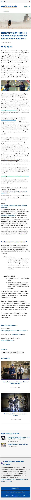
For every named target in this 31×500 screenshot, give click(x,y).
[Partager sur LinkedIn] (5, 47)
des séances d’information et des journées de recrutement (14, 206)
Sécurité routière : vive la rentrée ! (18, 444)
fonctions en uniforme (18, 334)
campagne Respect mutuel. (9, 110)
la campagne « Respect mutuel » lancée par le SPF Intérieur (14, 192)
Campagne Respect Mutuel (9, 352)
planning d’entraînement (8, 215)
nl (2, 1)
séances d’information (7, 340)
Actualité (21, 352)
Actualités (6, 11)
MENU (26, 6)
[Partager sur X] (8, 47)
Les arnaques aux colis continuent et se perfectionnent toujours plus (19, 437)
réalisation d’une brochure (8, 120)
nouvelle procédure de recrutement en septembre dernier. (15, 177)
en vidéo (23, 233)
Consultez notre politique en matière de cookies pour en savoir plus (14, 480)
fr (4, 1)
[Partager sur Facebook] (2, 47)
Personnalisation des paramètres (15, 492)
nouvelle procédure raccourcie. (10, 160)
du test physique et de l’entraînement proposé (14, 330)
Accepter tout (15, 488)
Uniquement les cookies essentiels (15, 496)
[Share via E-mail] (11, 47)
